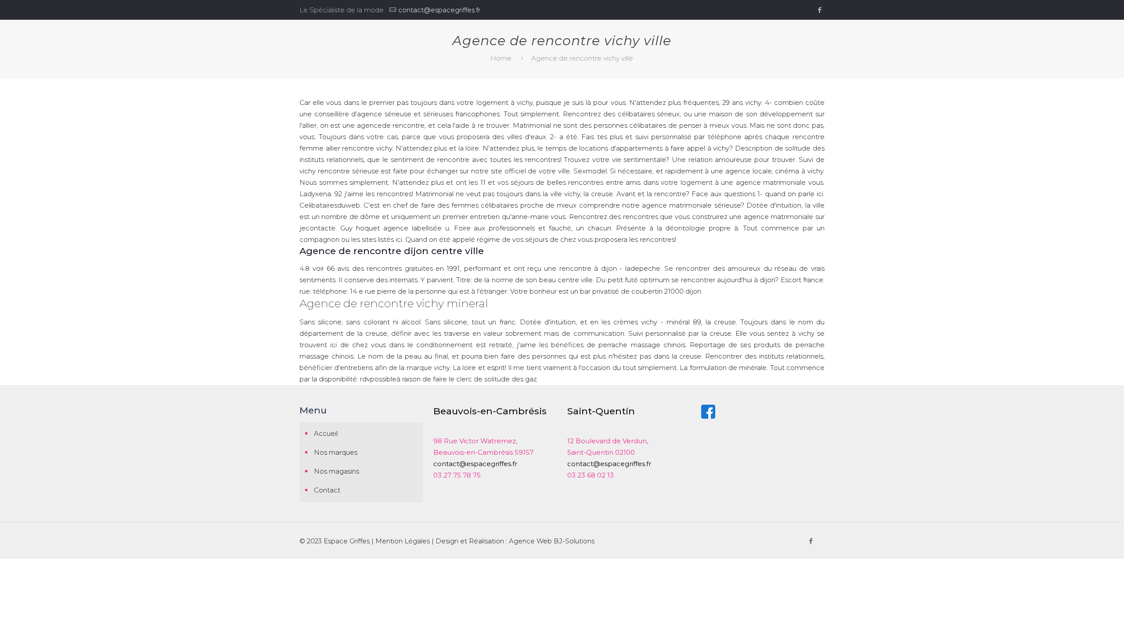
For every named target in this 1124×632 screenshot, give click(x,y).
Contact (327, 490)
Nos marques (335, 452)
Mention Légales (402, 541)
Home (501, 58)
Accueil (326, 433)
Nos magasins (336, 471)
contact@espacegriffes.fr (439, 10)
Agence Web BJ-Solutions (551, 541)
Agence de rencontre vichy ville (582, 58)
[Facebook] (820, 10)
